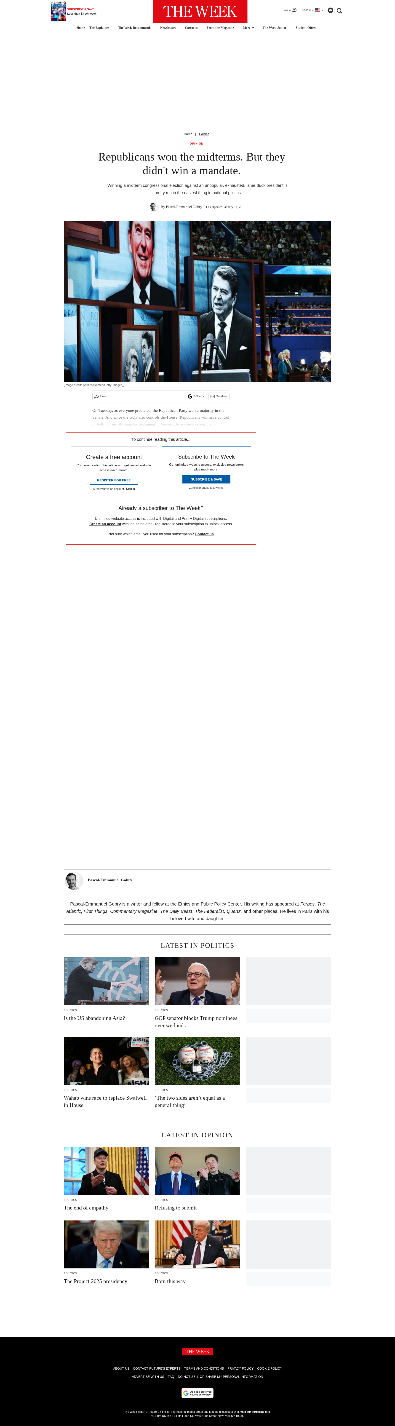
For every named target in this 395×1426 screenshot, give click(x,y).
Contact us (204, 534)
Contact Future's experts (157, 1368)
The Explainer (99, 27)
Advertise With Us (148, 1376)
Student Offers (306, 27)
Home (188, 134)
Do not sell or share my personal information (220, 1376)
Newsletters (168, 27)
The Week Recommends (134, 27)
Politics (204, 134)
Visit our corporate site (255, 1411)
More (247, 27)
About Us (121, 1368)
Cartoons (191, 27)
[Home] (80, 28)
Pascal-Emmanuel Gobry (184, 207)
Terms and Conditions (204, 1368)
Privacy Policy (240, 1368)
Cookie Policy (269, 1368)
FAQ (171, 1376)
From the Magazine (220, 27)
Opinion (197, 143)
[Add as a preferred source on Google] (197, 1393)
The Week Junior (274, 27)
